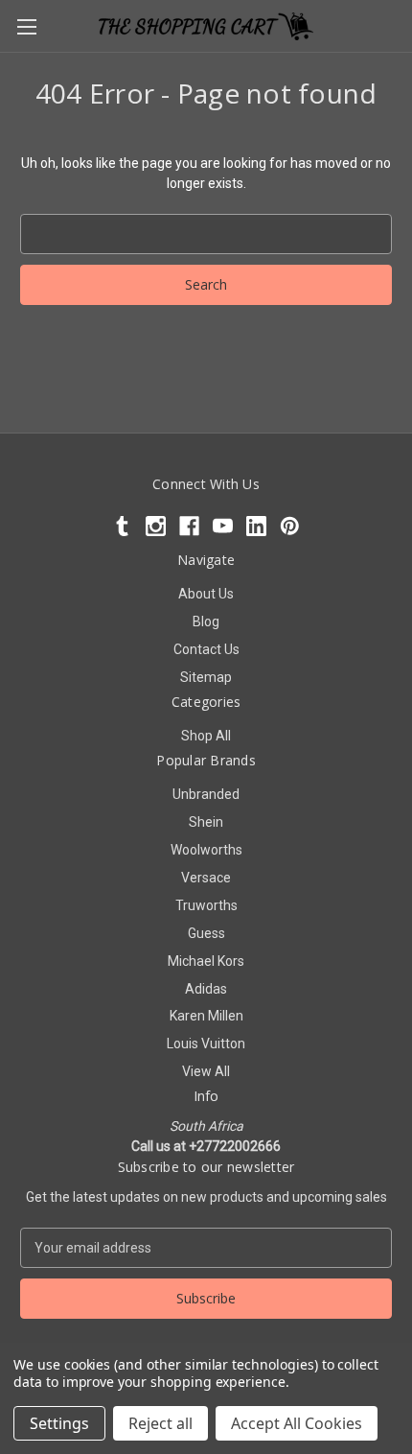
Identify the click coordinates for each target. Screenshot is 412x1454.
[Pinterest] (290, 526)
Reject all (160, 1423)
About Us (206, 593)
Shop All (206, 735)
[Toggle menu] (26, 26)
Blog (206, 621)
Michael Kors (206, 961)
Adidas (206, 989)
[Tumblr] (122, 526)
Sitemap (206, 677)
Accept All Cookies (296, 1423)
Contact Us (206, 649)
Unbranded (206, 794)
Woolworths (206, 849)
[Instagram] (156, 526)
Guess (206, 933)
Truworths (206, 905)
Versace (206, 877)
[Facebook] (189, 526)
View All (206, 1071)
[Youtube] (223, 526)
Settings (59, 1423)
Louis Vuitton (206, 1043)
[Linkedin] (256, 526)
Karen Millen (206, 1015)
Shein (206, 822)
